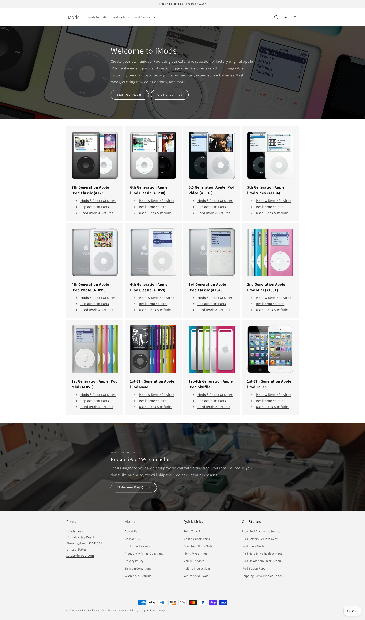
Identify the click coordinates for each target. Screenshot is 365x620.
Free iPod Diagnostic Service (261, 531)
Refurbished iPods (195, 576)
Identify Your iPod (195, 553)
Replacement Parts (94, 207)
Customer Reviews (137, 546)
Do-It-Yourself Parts (196, 539)
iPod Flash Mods (253, 546)
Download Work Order (198, 546)
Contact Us (132, 539)
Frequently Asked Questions (144, 553)
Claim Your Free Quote (133, 488)
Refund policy (157, 610)
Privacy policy (138, 610)
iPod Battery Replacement (260, 539)
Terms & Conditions (138, 568)
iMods (78, 610)
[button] (120, 17)
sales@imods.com (80, 555)
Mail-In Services (193, 561)
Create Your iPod (169, 94)
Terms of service (117, 610)
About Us (131, 531)
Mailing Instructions (197, 568)
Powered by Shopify (93, 610)
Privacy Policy (134, 561)
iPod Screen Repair (255, 568)
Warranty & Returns (138, 576)
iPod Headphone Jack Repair (261, 561)
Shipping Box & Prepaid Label (262, 576)
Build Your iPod (193, 531)
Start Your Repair (130, 94)
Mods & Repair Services (98, 200)
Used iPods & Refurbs (96, 213)
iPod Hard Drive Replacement (262, 553)
